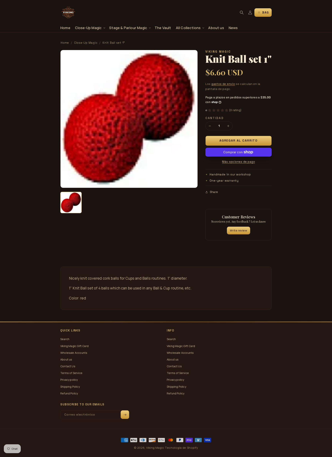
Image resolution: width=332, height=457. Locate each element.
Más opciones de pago (238, 162)
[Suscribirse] (125, 414)
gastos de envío (223, 84)
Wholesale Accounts (73, 353)
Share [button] (214, 192)
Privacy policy (69, 380)
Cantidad (214, 118)
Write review (238, 230)
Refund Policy (69, 393)
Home (65, 42)
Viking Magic (155, 448)
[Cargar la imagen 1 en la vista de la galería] (71, 202)
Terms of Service (71, 373)
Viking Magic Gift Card (74, 346)
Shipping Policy (70, 386)
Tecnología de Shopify (181, 448)
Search (64, 339)
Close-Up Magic (86, 42)
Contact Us (67, 366)
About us (66, 359)
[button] (90, 27)
